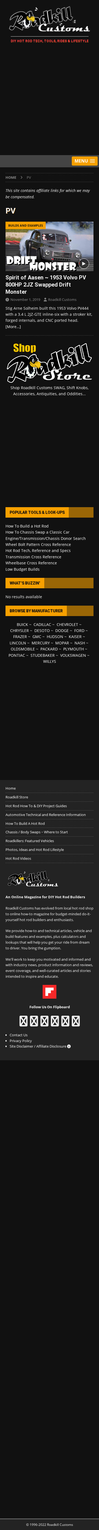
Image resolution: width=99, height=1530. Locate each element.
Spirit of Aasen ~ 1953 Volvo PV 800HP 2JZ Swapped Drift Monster (46, 284)
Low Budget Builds (23, 569)
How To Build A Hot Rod (25, 823)
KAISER (75, 636)
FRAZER (20, 636)
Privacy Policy (21, 1040)
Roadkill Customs (62, 299)
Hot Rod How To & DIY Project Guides (36, 805)
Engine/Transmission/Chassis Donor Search (46, 538)
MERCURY (41, 642)
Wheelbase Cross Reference (31, 562)
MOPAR (62, 642)
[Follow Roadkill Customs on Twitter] (65, 1023)
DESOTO (42, 630)
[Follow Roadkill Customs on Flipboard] (49, 995)
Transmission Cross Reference (33, 556)
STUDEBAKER (43, 655)
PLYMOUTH (73, 649)
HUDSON (55, 636)
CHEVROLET (67, 624)
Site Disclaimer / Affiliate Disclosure (38, 1046)
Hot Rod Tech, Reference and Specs (38, 550)
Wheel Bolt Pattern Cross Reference (38, 544)
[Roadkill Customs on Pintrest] (44, 1023)
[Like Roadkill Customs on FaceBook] (24, 1023)
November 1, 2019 (25, 299)
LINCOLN (18, 642)
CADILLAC (42, 624)
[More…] (13, 326)
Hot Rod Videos (18, 858)
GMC (36, 636)
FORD (79, 630)
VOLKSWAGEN (73, 655)
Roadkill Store (17, 797)
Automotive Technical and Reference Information (46, 814)
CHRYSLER (19, 630)
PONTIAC (17, 655)
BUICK (22, 624)
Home (11, 788)
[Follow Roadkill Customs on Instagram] (34, 1023)
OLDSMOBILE (23, 649)
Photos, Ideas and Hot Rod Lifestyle (35, 849)
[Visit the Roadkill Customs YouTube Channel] (76, 1023)
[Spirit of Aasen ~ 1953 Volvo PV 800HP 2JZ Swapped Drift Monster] (50, 246)
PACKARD (49, 649)
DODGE (62, 630)
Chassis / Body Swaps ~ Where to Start (37, 831)
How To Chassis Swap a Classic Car (38, 532)
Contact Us (19, 1034)
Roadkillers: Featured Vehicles (30, 840)
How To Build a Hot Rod (27, 526)
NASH (80, 642)
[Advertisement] (49, 100)
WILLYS (49, 661)
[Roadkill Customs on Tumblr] (55, 1023)
